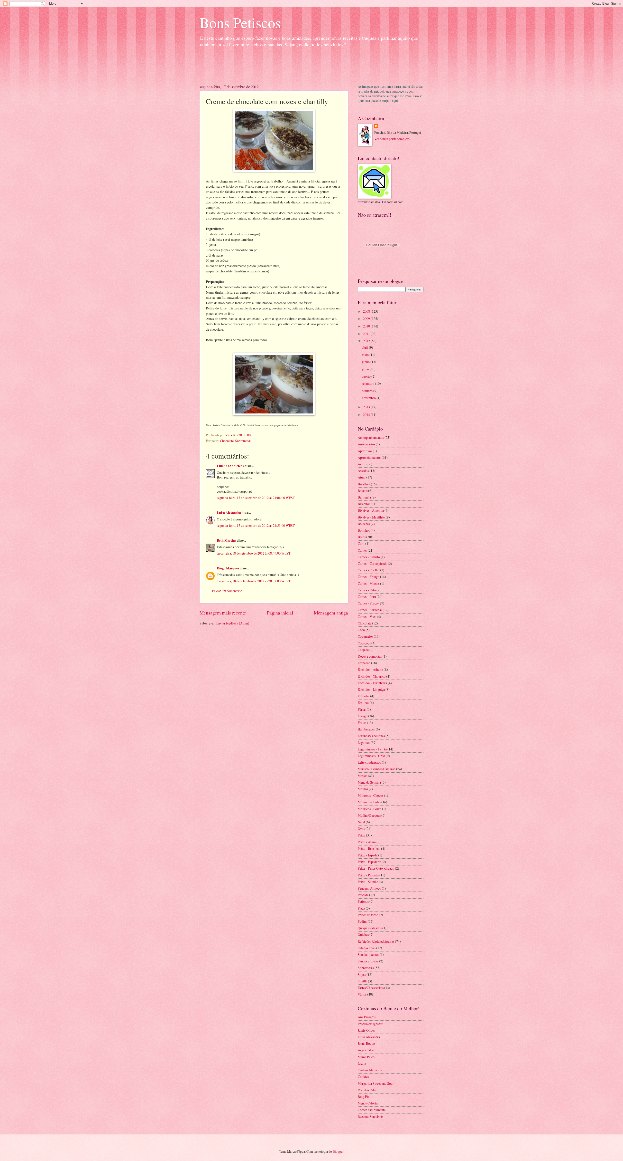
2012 (367, 341)
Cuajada (363, 649)
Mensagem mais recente (223, 613)
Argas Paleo (366, 1050)
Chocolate (227, 440)
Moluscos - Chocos (370, 795)
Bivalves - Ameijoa (371, 510)
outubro (367, 390)
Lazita (362, 1063)
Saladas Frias (367, 948)
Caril (361, 543)
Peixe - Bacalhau (369, 848)
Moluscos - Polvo (369, 808)
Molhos (363, 789)
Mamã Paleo (366, 1057)
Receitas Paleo (367, 1090)
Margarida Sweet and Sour (376, 1083)
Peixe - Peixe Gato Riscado (376, 868)
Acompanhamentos (371, 437)
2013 (367, 407)
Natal (361, 822)
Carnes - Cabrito (369, 557)
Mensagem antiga (331, 613)
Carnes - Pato (367, 590)
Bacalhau (364, 484)
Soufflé (362, 981)
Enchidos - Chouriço (371, 676)
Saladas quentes (368, 954)
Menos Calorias (368, 1103)
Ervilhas (363, 702)
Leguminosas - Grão (371, 755)
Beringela (364, 497)
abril (365, 347)
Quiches (363, 934)
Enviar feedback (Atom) (232, 623)
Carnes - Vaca (367, 616)
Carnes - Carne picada (372, 563)
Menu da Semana (369, 782)
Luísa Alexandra (369, 1037)
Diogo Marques (228, 568)
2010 (367, 326)
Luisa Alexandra (229, 512)
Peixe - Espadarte (369, 861)
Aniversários (366, 444)
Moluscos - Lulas (369, 802)
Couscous (364, 643)
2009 (367, 318)
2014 (367, 414)
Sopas (362, 974)
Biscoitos (364, 503)
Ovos (361, 828)
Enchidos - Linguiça (371, 689)
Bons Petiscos (240, 22)
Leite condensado (369, 762)
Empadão (364, 663)
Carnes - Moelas (368, 583)
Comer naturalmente (371, 1109)
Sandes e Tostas (368, 961)
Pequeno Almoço (369, 888)
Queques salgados (370, 928)
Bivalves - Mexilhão (371, 517)
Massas (362, 775)
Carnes (362, 550)
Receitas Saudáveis (370, 1116)
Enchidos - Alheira (370, 669)
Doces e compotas (370, 656)
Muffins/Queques (369, 815)
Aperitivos (365, 451)
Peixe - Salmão (368, 881)
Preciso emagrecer (370, 1023)
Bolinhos (364, 530)
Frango (362, 716)
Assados (363, 470)
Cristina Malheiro (370, 1070)
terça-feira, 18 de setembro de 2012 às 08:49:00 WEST (253, 553)
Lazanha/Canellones (371, 735)
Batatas (362, 490)
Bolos (362, 537)
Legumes (364, 742)
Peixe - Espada (367, 855)
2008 (367, 311)
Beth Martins (226, 540)
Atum (362, 477)
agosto (366, 376)
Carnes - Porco (368, 603)
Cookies (363, 1076)
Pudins (362, 921)
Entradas (363, 696)
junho (366, 361)
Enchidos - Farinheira (372, 683)
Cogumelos (365, 636)
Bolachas (364, 523)
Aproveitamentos (369, 457)
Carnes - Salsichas (370, 609)
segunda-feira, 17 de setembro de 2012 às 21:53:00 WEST (256, 525)
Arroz (362, 464)
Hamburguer (366, 729)
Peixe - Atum (367, 842)
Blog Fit (363, 1096)
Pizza (361, 908)
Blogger (338, 1151)
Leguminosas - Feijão (372, 749)
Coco (361, 629)
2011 (367, 333)
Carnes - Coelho (368, 570)
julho (366, 369)
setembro (368, 383)
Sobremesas (243, 440)
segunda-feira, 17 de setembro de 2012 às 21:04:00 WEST (256, 497)
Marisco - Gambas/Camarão (376, 769)
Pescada (363, 894)
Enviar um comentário (227, 590)
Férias (362, 709)
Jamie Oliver (366, 1030)
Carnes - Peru (367, 596)
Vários (362, 994)
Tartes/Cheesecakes (371, 987)
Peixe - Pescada (368, 875)
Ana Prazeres (367, 1017)
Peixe (361, 835)
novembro (369, 397)
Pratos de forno (368, 914)
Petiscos (363, 901)
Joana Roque (366, 1043)
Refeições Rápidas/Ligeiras (376, 941)
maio (365, 354)
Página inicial (280, 613)
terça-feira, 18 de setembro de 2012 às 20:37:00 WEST (253, 581)
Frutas (362, 722)
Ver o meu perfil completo (392, 138)
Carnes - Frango (368, 576)
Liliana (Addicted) (230, 465)
